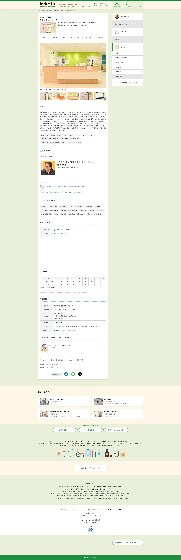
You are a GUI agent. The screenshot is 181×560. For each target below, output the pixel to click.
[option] (73, 66)
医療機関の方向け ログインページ (127, 542)
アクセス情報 (75, 37)
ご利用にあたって (65, 509)
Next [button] (102, 66)
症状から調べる (64, 430)
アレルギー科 (61, 364)
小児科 (47, 364)
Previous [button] (43, 66)
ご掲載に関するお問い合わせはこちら (90, 468)
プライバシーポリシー (78, 509)
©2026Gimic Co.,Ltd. (90, 557)
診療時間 (88, 37)
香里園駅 (56, 11)
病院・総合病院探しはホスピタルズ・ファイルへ (101, 4)
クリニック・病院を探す (116, 430)
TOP (39, 11)
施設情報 (100, 37)
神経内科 (51, 364)
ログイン (86, 523)
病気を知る (90, 430)
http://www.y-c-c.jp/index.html (66, 330)
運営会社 (118, 509)
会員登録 (94, 523)
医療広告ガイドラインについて (95, 509)
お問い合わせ (110, 509)
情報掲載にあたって (85, 516)
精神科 (56, 364)
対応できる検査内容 (58, 37)
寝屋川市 (49, 11)
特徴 (44, 37)
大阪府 (44, 11)
